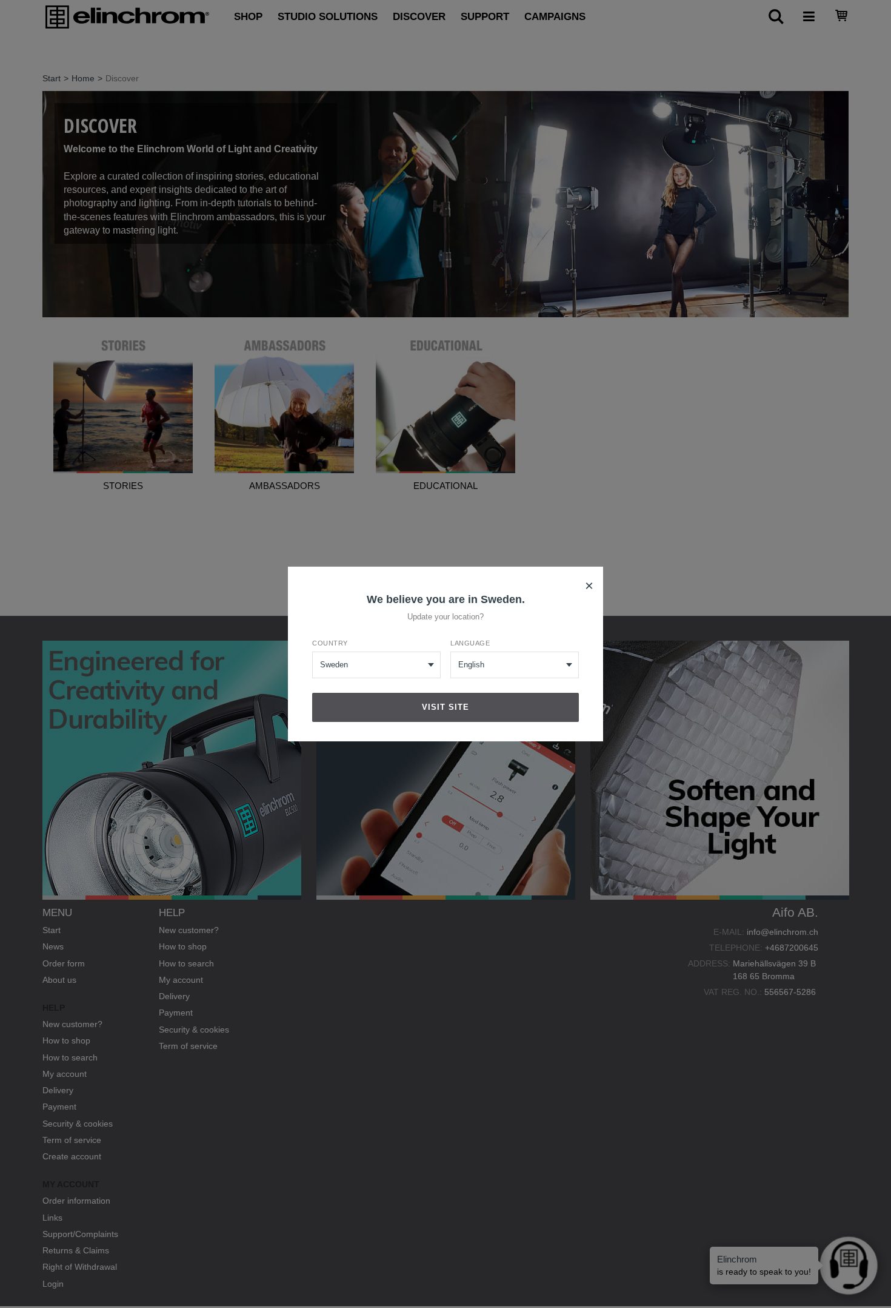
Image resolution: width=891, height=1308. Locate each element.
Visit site (445, 707)
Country (330, 643)
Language (470, 643)
